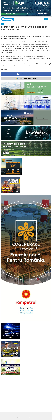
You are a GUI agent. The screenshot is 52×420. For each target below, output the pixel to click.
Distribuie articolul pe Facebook (27, 74)
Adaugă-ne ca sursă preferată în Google (27, 78)
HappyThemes (32, 417)
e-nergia (2, 33)
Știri (2, 24)
